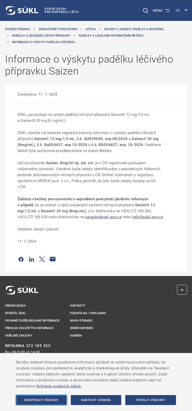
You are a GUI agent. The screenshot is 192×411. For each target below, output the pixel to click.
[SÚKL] (21, 290)
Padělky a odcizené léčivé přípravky (41, 35)
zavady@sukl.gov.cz (103, 217)
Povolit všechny (150, 400)
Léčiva (91, 29)
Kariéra (76, 335)
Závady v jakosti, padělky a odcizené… (134, 29)
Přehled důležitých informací (29, 328)
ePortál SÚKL (15, 313)
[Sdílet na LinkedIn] (31, 259)
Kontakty (77, 305)
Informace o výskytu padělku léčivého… (44, 42)
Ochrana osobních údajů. (59, 386)
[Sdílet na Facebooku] (21, 259)
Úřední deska (15, 305)
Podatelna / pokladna (88, 313)
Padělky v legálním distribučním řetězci (111, 35)
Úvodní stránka (17, 29)
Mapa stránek (81, 320)
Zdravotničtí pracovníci (58, 29)
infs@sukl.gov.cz (147, 217)
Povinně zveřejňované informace (32, 320)
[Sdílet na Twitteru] (42, 259)
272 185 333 (38, 346)
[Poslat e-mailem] (52, 259)
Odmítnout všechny (41, 400)
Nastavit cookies (96, 400)
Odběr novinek (81, 328)
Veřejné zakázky (18, 335)
